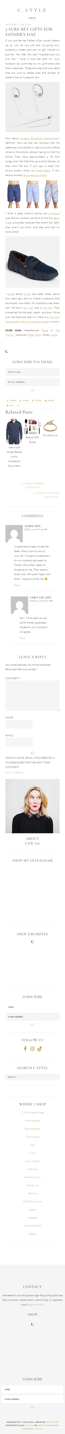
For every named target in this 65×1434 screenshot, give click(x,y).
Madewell (32, 1169)
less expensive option (35, 175)
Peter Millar (34, 334)
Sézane (32, 1209)
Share (38, 401)
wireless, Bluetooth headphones (39, 138)
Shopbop (32, 1217)
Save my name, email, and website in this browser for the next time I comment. (30, 762)
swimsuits (54, 213)
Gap (32, 1144)
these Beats (43, 170)
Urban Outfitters (33, 1225)
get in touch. (37, 1304)
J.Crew (32, 1152)
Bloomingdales (32, 1128)
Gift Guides (11, 24)
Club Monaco (33, 1136)
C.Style (32, 10)
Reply (17, 585)
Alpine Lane (52, 1422)
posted (11, 293)
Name (10, 717)
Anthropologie (32, 1120)
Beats (45, 330)
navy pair (28, 307)
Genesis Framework (48, 1425)
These (8, 222)
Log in (39, 1429)
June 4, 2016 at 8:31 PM (41, 600)
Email (10, 735)
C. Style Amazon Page (32, 1112)
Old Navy (32, 1193)
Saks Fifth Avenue (32, 1201)
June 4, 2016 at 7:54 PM (36, 529)
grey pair (47, 307)
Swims (27, 293)
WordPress (28, 1429)
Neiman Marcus (32, 1177)
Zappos (32, 1233)
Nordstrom (32, 1185)
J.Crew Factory (33, 1161)
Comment (13, 678)
